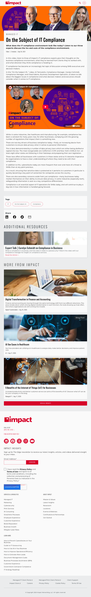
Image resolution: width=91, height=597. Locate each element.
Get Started (47, 518)
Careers (30, 583)
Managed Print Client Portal (49, 580)
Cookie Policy (60, 583)
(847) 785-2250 (8, 430)
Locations (46, 508)
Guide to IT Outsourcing (13, 545)
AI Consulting (9, 512)
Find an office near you (11, 434)
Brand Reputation (10, 524)
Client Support (72, 580)
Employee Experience (12, 518)
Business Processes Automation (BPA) (18, 561)
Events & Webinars (50, 512)
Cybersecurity (9, 505)
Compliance (37, 204)
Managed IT (8, 499)
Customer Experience (12, 521)
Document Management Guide (15, 557)
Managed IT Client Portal (22, 580)
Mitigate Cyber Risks (11, 530)
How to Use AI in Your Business (15, 548)
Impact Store (14, 583)
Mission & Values (49, 499)
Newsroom (47, 505)
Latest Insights (48, 502)
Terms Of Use (76, 583)
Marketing (8, 502)
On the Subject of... (21, 204)
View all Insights (45, 403)
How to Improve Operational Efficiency (18, 551)
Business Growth (10, 527)
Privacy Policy (44, 583)
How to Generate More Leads (14, 554)
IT (8, 204)
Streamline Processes (12, 515)
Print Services (9, 508)
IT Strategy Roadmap (12, 570)
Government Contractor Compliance (17, 567)
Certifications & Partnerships (53, 515)
